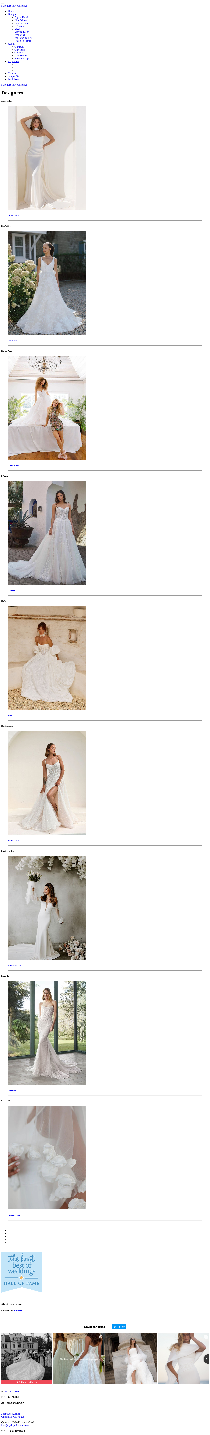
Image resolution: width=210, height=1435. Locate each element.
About (11, 43)
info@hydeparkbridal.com (15, 1425)
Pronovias (19, 34)
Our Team (19, 49)
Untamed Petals (22, 40)
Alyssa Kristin (21, 17)
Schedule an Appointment (14, 5)
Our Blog (19, 52)
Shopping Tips (22, 58)
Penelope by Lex (23, 37)
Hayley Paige (21, 23)
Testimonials (20, 55)
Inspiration (13, 61)
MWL (17, 29)
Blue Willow (21, 20)
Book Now (14, 79)
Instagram (18, 1310)
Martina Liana (21, 32)
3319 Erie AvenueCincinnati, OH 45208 (12, 1415)
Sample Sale (14, 76)
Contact (12, 73)
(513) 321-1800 (12, 1391)
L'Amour (19, 26)
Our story (19, 46)
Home (11, 11)
